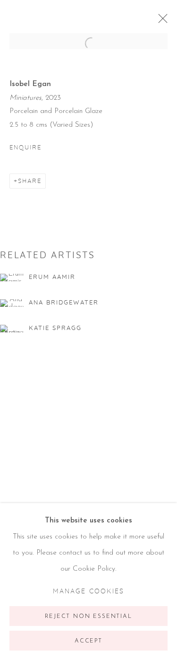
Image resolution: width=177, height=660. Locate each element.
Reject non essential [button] (88, 616)
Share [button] (30, 181)
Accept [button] (88, 641)
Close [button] (160, 21)
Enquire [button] (25, 147)
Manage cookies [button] (88, 591)
